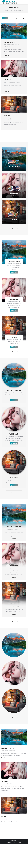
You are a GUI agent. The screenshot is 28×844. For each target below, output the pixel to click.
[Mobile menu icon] (25, 2)
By (15, 44)
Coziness (7, 116)
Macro (11, 18)
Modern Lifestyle (9, 42)
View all (5, 18)
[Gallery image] (14, 159)
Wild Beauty (7, 80)
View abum (3, 757)
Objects (17, 18)
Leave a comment (16, 119)
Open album (13, 399)
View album (6, 55)
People (23, 18)
